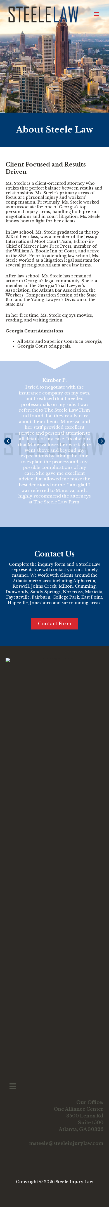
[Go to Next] (101, 441)
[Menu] (13, 1086)
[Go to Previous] (7, 441)
